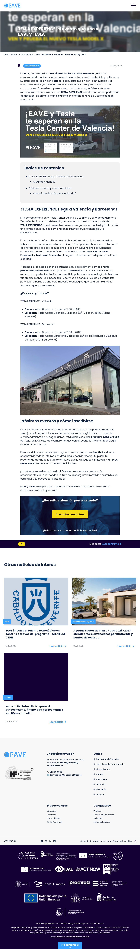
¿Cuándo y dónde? (44, 181)
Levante (100, 794)
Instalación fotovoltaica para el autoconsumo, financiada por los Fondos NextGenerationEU (34, 709)
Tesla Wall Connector (104, 815)
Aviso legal (106, 841)
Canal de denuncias (90, 841)
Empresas (51, 815)
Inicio (6, 54)
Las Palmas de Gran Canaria (110, 764)
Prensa (8, 697)
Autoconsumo (27, 54)
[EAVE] (12, 5)
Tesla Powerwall (54, 822)
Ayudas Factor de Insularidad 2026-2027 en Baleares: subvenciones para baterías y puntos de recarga (103, 634)
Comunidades (54, 818)
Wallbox (97, 811)
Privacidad (118, 841)
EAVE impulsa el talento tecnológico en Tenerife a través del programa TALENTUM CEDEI (35, 634)
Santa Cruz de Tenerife (107, 759)
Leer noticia (56, 646)
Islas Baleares (103, 769)
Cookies (128, 841)
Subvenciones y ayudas (83, 621)
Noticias (14, 54)
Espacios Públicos (102, 822)
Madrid (99, 774)
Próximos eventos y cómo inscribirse (50, 188)
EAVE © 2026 (10, 841)
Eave (7, 621)
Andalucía (101, 789)
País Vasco (101, 779)
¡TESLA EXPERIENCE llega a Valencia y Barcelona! (56, 176)
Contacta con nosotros (70, 514)
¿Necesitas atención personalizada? (54, 193)
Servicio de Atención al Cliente (66, 775)
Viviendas (51, 811)
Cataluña (100, 784)
